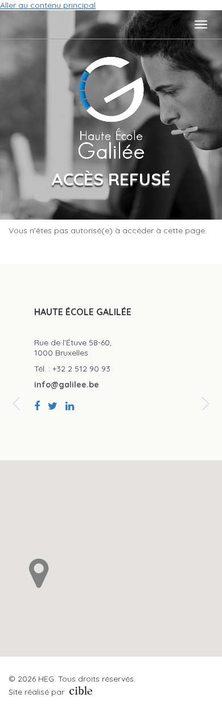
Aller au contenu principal (48, 5)
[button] (39, 573)
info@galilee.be (66, 384)
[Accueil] (111, 108)
